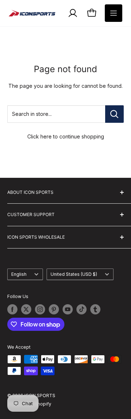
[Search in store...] (114, 114)
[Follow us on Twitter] (26, 309)
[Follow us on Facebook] (12, 309)
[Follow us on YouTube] (68, 309)
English (19, 274)
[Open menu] (113, 13)
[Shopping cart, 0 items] (92, 13)
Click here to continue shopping (65, 136)
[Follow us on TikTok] (81, 309)
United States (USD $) (74, 274)
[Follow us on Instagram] (40, 309)
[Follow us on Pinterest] (54, 309)
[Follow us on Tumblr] (95, 309)
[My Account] (73, 13)
